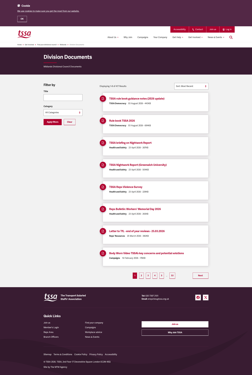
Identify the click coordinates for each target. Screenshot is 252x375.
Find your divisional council (47, 45)
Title (46, 91)
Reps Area (48, 332)
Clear (69, 122)
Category (48, 106)
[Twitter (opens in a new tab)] (205, 297)
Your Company (160, 37)
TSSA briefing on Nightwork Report (130, 143)
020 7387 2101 (151, 296)
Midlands (63, 45)
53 (172, 275)
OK (22, 19)
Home (19, 45)
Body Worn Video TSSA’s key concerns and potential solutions (146, 253)
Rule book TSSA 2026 (122, 120)
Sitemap (47, 354)
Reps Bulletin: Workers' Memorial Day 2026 (135, 209)
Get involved (29, 45)
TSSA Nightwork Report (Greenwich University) (138, 165)
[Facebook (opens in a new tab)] (198, 297)
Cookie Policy (80, 354)
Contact (199, 29)
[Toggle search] (231, 37)
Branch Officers (51, 337)
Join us (212, 29)
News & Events (92, 337)
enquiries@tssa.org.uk (158, 299)
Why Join (128, 37)
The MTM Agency (59, 367)
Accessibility (180, 29)
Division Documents (77, 45)
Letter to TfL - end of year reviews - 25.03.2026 (137, 231)
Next (200, 275)
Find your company (94, 322)
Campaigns (142, 37)
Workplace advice (93, 332)
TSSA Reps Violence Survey (126, 187)
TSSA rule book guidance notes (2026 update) (136, 98)
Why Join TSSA (175, 332)
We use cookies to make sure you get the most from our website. (48, 11)
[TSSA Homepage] (24, 34)
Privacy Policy (96, 354)
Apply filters (52, 122)
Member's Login (51, 327)
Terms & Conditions (63, 354)
